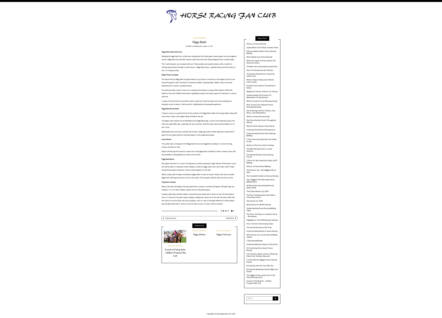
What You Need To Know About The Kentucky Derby (261, 62)
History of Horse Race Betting (258, 166)
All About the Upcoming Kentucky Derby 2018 (260, 187)
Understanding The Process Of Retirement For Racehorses (258, 96)
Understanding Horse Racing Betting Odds (261, 209)
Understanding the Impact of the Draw (262, 244)
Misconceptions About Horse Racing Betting (261, 52)
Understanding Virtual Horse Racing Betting (260, 135)
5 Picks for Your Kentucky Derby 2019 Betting (261, 162)
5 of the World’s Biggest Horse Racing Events (261, 261)
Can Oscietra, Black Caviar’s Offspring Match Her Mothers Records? (261, 255)
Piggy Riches (199, 235)
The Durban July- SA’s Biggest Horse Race (261, 171)
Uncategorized (199, 38)
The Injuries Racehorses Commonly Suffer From (260, 75)
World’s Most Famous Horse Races (260, 126)
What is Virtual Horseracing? (258, 116)
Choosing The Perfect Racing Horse (260, 130)
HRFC (190, 46)
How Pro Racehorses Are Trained (259, 70)
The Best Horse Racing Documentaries (261, 66)
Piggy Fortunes (224, 235)
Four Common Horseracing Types (259, 224)
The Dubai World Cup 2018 (257, 191)
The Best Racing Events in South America (259, 150)
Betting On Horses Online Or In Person (262, 91)
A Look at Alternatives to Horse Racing (261, 231)
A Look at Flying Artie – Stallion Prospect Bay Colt (175, 253)
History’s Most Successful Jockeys (260, 145)
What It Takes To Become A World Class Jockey (260, 81)
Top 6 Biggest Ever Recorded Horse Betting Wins (260, 181)
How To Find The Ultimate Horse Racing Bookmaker (259, 106)
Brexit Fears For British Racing (258, 205)
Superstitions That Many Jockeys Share (262, 47)
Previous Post (170, 218)
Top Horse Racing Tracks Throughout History (261, 121)
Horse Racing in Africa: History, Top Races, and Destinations (260, 112)
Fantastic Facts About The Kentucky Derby (260, 87)
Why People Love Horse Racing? (259, 57)
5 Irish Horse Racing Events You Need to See (261, 140)
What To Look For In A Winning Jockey (262, 101)
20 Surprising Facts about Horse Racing (259, 249)
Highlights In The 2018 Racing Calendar (262, 220)
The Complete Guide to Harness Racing (262, 176)
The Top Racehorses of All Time (259, 227)
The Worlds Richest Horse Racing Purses (259, 156)
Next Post (230, 218)
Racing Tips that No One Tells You (259, 266)
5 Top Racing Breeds (254, 241)
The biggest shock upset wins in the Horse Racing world (260, 276)
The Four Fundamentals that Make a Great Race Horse (260, 196)
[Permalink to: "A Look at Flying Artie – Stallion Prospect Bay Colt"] (175, 236)
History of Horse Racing (256, 44)
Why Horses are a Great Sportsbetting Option (261, 236)
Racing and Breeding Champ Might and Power (262, 270)
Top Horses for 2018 (254, 201)
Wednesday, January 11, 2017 (203, 46)
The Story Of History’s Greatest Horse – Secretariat (261, 215)
